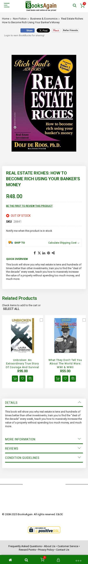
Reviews (11, 448)
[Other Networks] (53, 253)
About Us (49, 546)
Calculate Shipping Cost (62, 242)
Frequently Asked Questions (25, 546)
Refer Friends (70, 30)
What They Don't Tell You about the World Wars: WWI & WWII (65, 363)
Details (11, 402)
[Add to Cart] (15, 379)
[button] (22, 379)
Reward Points (27, 549)
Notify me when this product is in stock (29, 230)
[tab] (44, 403)
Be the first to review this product (29, 206)
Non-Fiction (20, 18)
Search (74, 5)
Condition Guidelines (22, 457)
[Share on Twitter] (39, 253)
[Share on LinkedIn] (44, 253)
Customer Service (68, 546)
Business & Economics (44, 18)
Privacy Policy (46, 549)
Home (5, 18)
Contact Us (62, 549)
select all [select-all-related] (11, 308)
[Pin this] (49, 253)
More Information (20, 439)
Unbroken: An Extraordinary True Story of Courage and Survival (22, 363)
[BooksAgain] (41, 6)
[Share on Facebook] (35, 253)
